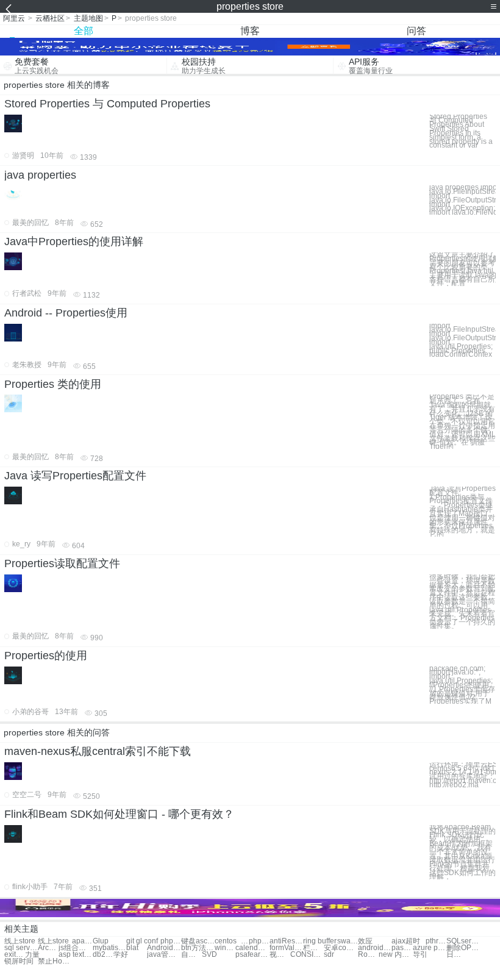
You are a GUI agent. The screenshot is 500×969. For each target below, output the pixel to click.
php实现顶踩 (259, 941)
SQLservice (463, 941)
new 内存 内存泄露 (395, 954)
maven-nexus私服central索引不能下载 (97, 751)
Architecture (48, 948)
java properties (40, 175)
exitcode (14, 954)
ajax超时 (405, 941)
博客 (250, 31)
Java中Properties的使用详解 (73, 241)
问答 (416, 31)
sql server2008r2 (21, 948)
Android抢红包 (163, 948)
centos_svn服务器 (231, 941)
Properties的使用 (45, 655)
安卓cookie (340, 948)
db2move (103, 954)
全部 (83, 31)
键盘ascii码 (198, 941)
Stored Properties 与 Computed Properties (107, 104)
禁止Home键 (54, 961)
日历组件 (456, 954)
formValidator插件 (286, 948)
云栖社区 (50, 18)
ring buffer (320, 941)
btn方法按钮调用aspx (198, 948)
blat (132, 948)
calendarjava (252, 948)
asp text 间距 (75, 954)
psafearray (252, 954)
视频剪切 (280, 954)
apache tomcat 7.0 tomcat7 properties (82, 941)
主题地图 (88, 18)
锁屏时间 (19, 961)
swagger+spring (347, 941)
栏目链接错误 (313, 948)
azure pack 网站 (429, 948)
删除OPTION (463, 948)
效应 (365, 941)
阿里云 (14, 18)
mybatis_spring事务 (109, 948)
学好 (120, 954)
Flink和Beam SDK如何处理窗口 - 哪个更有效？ (119, 814)
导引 (420, 954)
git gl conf (142, 941)
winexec (225, 948)
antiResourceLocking (286, 941)
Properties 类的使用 (52, 384)
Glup (101, 941)
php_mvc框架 (170, 941)
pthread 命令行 (436, 941)
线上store (19, 941)
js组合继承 (75, 948)
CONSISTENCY (307, 954)
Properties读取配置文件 (62, 563)
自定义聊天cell (191, 954)
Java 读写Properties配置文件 (75, 476)
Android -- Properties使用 (65, 313)
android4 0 (374, 948)
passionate (401, 948)
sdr (329, 954)
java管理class (163, 954)
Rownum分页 (368, 954)
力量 (32, 954)
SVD (209, 954)
